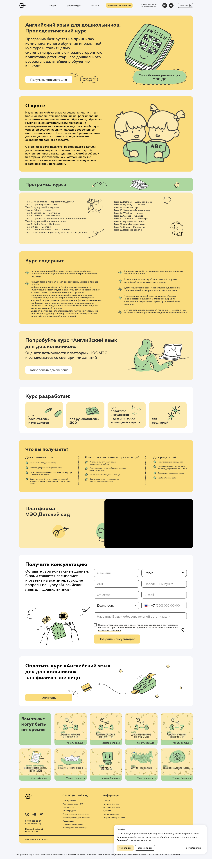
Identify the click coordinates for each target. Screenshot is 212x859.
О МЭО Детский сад (75, 795)
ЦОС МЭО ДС (69, 807)
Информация (111, 795)
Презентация (68, 821)
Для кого (107, 810)
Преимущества (69, 800)
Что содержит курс (111, 807)
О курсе (106, 800)
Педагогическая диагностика (76, 814)
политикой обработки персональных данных (121, 627)
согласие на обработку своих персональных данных (132, 624)
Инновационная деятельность (76, 817)
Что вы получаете (111, 814)
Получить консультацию (117, 639)
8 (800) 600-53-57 (149, 4)
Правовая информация (73, 824)
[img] (164, 5)
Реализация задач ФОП (73, 804)
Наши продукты (70, 810)
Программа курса (111, 804)
